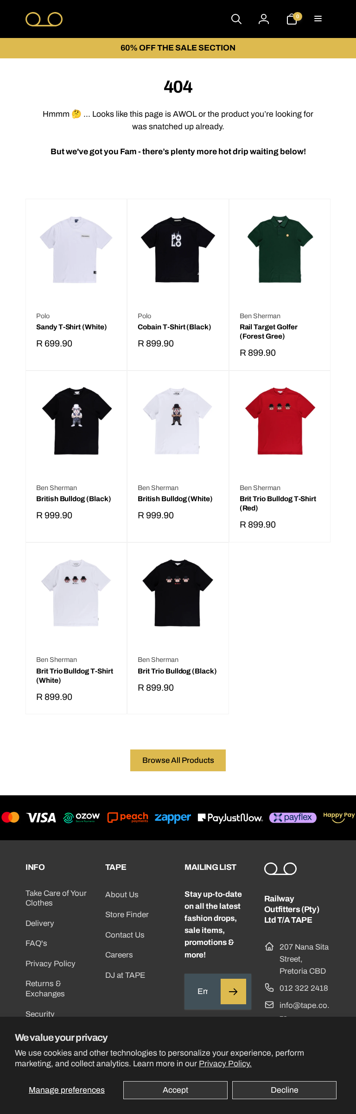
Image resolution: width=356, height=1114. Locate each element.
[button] (319, 19)
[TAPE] (280, 872)
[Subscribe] (233, 991)
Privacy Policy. (225, 1063)
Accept (175, 1090)
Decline (285, 1090)
